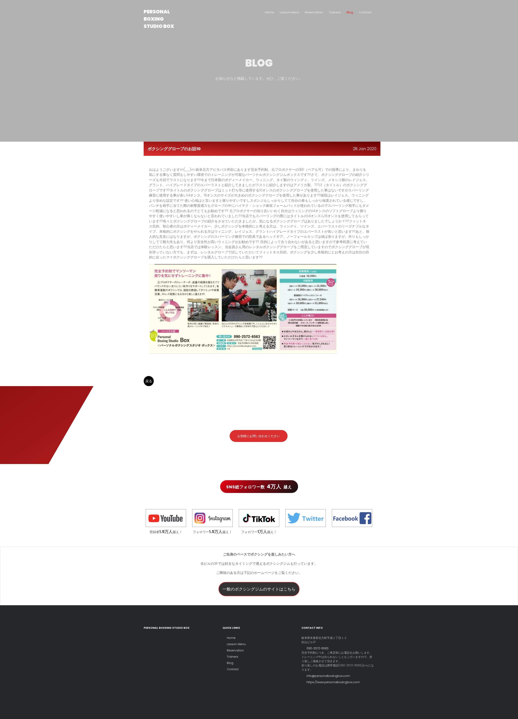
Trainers (335, 12)
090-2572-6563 (317, 648)
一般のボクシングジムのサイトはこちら (259, 589)
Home (269, 12)
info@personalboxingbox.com (328, 676)
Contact (365, 12)
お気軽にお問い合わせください (258, 436)
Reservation (314, 12)
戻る (148, 381)
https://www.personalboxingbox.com (333, 682)
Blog (350, 12)
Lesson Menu (289, 12)
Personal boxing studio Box (159, 19)
